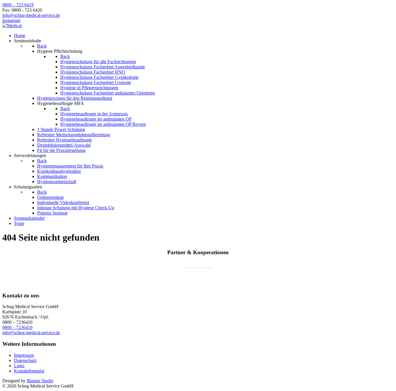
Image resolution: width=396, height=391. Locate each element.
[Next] (383, 282)
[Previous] (13, 282)
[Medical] (12, 25)
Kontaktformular (29, 370)
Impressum (24, 355)
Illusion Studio (40, 380)
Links (19, 365)
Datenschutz (25, 360)
